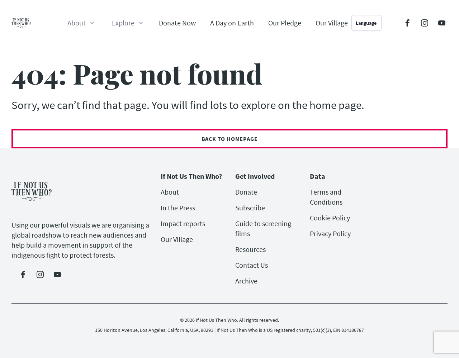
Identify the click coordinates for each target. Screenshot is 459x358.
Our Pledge (284, 22)
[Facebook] (407, 23)
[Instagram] (424, 23)
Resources (250, 249)
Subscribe (250, 207)
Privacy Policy (330, 233)
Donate (246, 191)
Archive (246, 280)
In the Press (178, 207)
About (170, 191)
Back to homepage (230, 138)
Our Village (332, 22)
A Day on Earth (232, 22)
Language (366, 23)
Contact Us (251, 265)
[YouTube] (442, 23)
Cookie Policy (330, 217)
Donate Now (177, 22)
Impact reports (183, 223)
